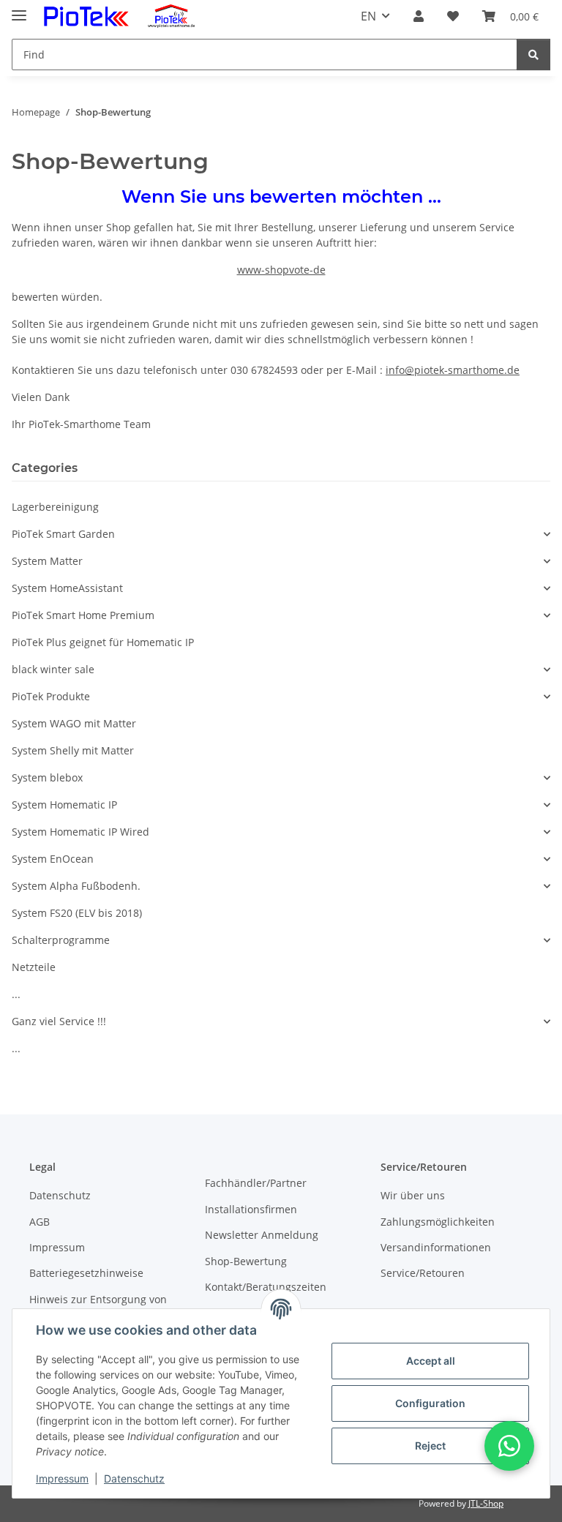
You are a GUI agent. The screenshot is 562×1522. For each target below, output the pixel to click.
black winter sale (53, 669)
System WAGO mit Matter (74, 723)
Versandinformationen (436, 1247)
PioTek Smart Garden (63, 534)
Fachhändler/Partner (256, 1183)
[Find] (533, 54)
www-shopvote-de (281, 270)
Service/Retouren (423, 1273)
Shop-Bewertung (246, 1261)
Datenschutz (134, 1478)
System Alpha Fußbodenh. (76, 886)
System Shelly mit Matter (73, 750)
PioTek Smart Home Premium (83, 615)
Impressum (62, 1478)
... (16, 994)
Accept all (430, 1360)
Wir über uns (413, 1195)
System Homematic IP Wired (80, 832)
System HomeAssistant (67, 588)
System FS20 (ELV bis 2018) (77, 913)
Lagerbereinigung (55, 507)
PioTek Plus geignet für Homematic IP (103, 642)
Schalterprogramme (61, 940)
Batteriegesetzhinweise (86, 1273)
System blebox (47, 777)
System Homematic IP (64, 804)
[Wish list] (453, 16)
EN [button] (368, 16)
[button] (418, 16)
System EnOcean (53, 859)
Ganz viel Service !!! (59, 1021)
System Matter (47, 561)
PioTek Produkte (51, 696)
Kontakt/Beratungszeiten (265, 1287)
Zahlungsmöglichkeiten (438, 1222)
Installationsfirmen (251, 1209)
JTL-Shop (485, 1503)
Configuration (430, 1403)
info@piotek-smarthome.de (453, 370)
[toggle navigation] (19, 9)
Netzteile (34, 967)
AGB (39, 1222)
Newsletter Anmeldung (261, 1235)
